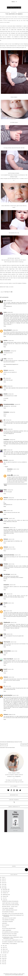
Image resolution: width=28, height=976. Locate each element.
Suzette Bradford (8, 695)
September (5, 894)
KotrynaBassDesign (17, 974)
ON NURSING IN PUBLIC (8, 911)
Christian (6, 564)
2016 (3, 880)
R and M (5, 669)
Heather (6, 340)
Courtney (6, 518)
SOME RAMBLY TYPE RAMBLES (9, 943)
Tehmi (5, 429)
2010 (3, 956)
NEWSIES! (4, 923)
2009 (3, 958)
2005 (3, 963)
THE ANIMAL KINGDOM (7, 908)
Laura (5, 449)
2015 (3, 882)
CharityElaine (7, 350)
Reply (5, 308)
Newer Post (4, 744)
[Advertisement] (14, 849)
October (5, 892)
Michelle (6, 460)
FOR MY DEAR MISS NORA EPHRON (10, 904)
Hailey (5, 358)
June (4, 899)
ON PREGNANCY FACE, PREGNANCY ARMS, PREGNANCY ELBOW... (12, 938)
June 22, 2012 (8, 686)
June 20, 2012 (16, 469)
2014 (3, 884)
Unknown (6, 370)
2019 (3, 877)
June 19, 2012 (9, 300)
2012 (3, 887)
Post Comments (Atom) (10, 747)
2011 (3, 954)
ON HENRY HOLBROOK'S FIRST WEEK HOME (12, 941)
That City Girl (7, 641)
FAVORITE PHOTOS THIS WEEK (9, 933)
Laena (5, 312)
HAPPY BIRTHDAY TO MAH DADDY (10, 903)
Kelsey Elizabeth (8, 330)
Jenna (5, 386)
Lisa (5, 610)
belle (5, 300)
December (5, 889)
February (5, 951)
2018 (3, 879)
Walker (5, 489)
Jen (4, 420)
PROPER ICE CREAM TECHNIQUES (10, 901)
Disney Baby (14, 16)
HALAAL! (4, 926)
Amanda (5, 393)
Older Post (24, 744)
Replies (6, 466)
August (4, 896)
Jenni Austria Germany (9, 554)
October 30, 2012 (11, 714)
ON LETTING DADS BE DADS (9, 928)
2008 (3, 960)
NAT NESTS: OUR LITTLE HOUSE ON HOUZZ (12, 913)
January (5, 952)
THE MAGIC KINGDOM (7, 921)
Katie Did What (7, 651)
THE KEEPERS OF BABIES (8, 919)
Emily (5, 634)
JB (4, 378)
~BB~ (5, 593)
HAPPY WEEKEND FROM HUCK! (9, 910)
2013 (3, 886)
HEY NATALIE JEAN (16, 973)
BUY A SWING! (5, 925)
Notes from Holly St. (8, 658)
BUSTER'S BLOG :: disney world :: (10, 906)
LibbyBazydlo (7, 622)
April (4, 947)
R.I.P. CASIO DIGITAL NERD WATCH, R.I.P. (12, 940)
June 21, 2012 (10, 669)
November (5, 891)
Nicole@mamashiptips (9, 404)
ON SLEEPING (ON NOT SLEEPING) (10, 932)
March (4, 949)
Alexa (5, 510)
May (4, 945)
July (4, 898)
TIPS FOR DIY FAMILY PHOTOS (9, 935)
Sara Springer (7, 574)
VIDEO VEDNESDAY (6, 930)
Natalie (9, 475)
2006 (3, 961)
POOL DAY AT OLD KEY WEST (9, 918)
